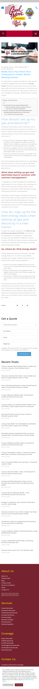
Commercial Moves (7, 615)
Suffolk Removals (7, 641)
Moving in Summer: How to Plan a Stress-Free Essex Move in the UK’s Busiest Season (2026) (19, 513)
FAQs (3, 587)
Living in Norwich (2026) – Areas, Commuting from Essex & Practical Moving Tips (18, 472)
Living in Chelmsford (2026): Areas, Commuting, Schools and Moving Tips (17, 541)
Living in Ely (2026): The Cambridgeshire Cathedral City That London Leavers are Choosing (18, 424)
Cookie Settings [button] (8, 685)
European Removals (8, 610)
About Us (4, 576)
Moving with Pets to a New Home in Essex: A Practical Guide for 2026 (16, 415)
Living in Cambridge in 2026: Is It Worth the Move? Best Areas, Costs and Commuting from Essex (18, 453)
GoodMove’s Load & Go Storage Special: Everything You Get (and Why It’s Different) (18, 522)
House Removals (7, 608)
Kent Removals (6, 650)
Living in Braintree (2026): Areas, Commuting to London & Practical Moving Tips (17, 396)
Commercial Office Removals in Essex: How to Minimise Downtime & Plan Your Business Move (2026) (17, 483)
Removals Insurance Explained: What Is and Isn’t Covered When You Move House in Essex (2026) (17, 434)
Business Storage (7, 619)
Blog (2, 581)
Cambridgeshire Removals (10, 645)
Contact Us (5, 590)
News (11, 67)
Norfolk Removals (7, 643)
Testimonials (5, 578)
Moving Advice (6, 622)
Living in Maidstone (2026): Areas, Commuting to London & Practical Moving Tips (17, 444)
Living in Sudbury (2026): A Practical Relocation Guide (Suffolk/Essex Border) (19, 532)
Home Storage (6, 617)
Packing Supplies (7, 624)
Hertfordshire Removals (9, 647)
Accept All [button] (19, 685)
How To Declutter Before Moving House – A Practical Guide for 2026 (19, 463)
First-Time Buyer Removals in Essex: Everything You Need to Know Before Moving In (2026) (19, 386)
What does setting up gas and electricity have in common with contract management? (18, 107)
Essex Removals (6, 638)
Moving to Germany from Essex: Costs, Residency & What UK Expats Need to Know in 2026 (18, 377)
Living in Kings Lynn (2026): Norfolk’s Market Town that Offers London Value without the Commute (18, 405)
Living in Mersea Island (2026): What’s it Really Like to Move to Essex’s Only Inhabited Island (18, 367)
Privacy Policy (6, 583)
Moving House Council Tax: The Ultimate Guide (17, 550)
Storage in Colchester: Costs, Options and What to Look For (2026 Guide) (18, 503)
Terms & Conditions (8, 585)
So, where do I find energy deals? (14, 114)
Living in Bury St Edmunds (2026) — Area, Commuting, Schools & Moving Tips (15, 493)
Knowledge (5, 67)
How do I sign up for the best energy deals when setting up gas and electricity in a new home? (18, 111)
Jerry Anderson (8, 69)
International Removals (9, 613)
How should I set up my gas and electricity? (15, 105)
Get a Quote (19, 18)
